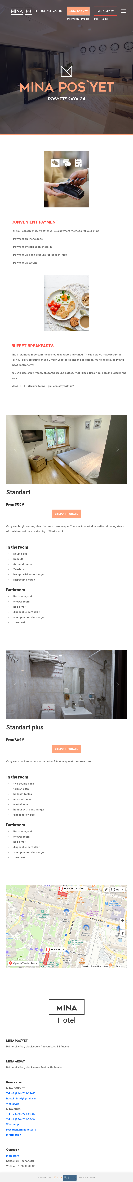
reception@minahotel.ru (21, 1129)
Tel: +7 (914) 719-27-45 (20, 1093)
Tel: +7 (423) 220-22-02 (20, 1114)
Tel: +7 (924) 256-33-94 (20, 1119)
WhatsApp (12, 1103)
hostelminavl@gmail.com (21, 1098)
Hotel (66, 1014)
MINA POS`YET (78, 11)
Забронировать (66, 514)
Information (13, 1134)
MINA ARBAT (105, 11)
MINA (17, 12)
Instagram (12, 1155)
